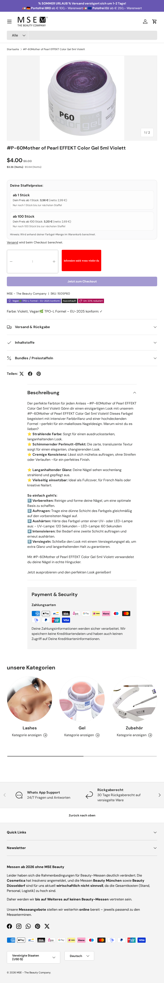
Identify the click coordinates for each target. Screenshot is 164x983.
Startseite (13, 49)
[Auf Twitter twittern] (21, 373)
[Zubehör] (134, 698)
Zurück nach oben (82, 815)
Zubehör (134, 728)
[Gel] (81, 698)
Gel (82, 728)
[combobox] (82, 35)
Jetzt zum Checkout (82, 281)
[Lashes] (29, 698)
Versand (12, 242)
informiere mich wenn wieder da (81, 260)
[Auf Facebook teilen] (30, 373)
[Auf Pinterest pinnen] (38, 373)
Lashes (30, 728)
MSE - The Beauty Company (27, 293)
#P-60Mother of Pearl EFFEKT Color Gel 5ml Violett (54, 49)
